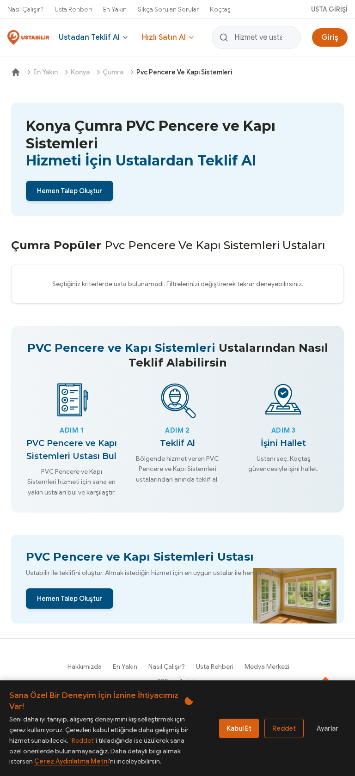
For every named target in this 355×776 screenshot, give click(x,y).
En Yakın (115, 9)
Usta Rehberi (73, 9)
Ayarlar (327, 728)
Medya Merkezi (267, 666)
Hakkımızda (84, 666)
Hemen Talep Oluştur (69, 191)
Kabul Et (238, 728)
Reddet (284, 728)
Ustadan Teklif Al (89, 37)
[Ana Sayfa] (15, 72)
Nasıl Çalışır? (25, 9)
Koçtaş (220, 9)
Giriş (329, 37)
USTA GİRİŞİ (329, 9)
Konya (80, 72)
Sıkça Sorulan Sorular (168, 9)
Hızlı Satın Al (164, 37)
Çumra (113, 72)
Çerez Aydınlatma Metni (71, 761)
